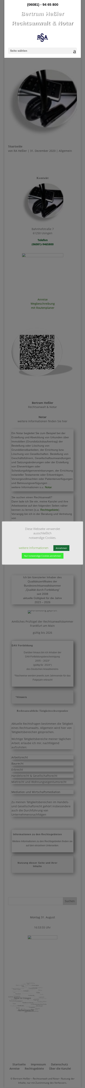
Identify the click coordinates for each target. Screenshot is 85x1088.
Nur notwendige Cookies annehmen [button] (42, 555)
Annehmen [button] (61, 548)
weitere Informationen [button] (33, 548)
